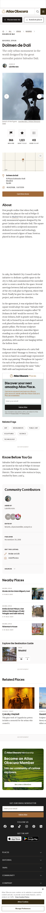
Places (5, 852)
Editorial (7, 860)
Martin (7, 527)
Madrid (15, 217)
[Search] (37, 11)
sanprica (28, 527)
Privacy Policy (15, 413)
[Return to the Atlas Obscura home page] (15, 11)
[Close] (42, 889)
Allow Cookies (23, 902)
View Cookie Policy (22, 897)
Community (8, 875)
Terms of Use (25, 413)
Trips (4, 868)
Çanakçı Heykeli (10, 714)
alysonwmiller (17, 527)
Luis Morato (14, 67)
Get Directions (23, 194)
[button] (11, 133)
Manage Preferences (22, 908)
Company (7, 883)
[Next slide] (39, 96)
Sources (8, 569)
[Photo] (38, 594)
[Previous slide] (6, 96)
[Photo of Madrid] (9, 654)
